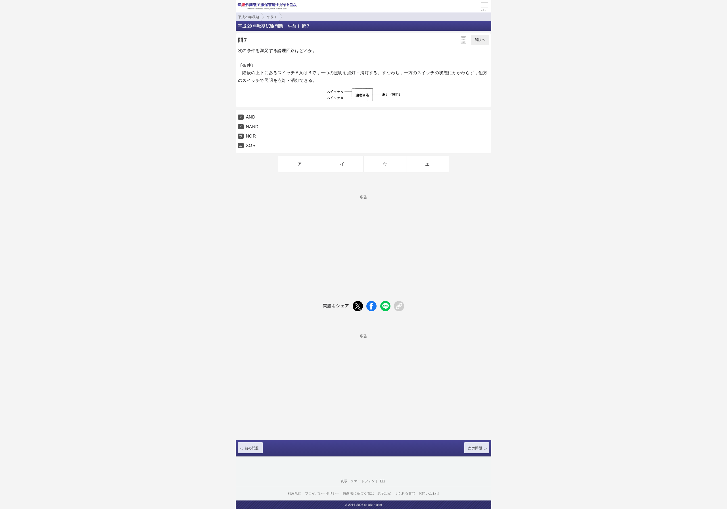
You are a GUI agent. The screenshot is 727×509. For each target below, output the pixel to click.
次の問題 (475, 447)
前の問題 (252, 447)
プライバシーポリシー (322, 493)
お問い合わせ (429, 493)
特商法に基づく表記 (358, 493)
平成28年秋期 (248, 16)
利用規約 (295, 493)
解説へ (480, 40)
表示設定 (384, 493)
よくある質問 (404, 493)
